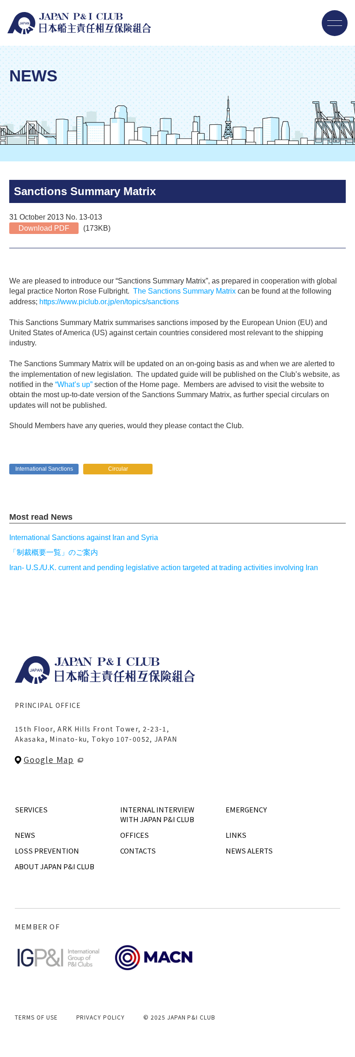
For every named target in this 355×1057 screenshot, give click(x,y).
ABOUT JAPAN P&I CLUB (54, 866)
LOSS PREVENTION (47, 850)
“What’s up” (73, 384)
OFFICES (134, 835)
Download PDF (43, 228)
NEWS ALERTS (249, 850)
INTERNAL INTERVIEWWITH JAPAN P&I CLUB (157, 814)
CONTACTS (138, 850)
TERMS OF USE (36, 1017)
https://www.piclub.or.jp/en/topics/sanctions (109, 302)
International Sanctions (44, 469)
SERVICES (31, 809)
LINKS (236, 835)
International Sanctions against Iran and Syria (83, 537)
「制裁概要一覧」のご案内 (53, 552)
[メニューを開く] (335, 23)
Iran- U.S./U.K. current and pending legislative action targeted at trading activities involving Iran (163, 568)
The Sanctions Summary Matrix (183, 291)
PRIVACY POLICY (100, 1017)
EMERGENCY (246, 809)
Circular (118, 469)
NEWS (25, 835)
